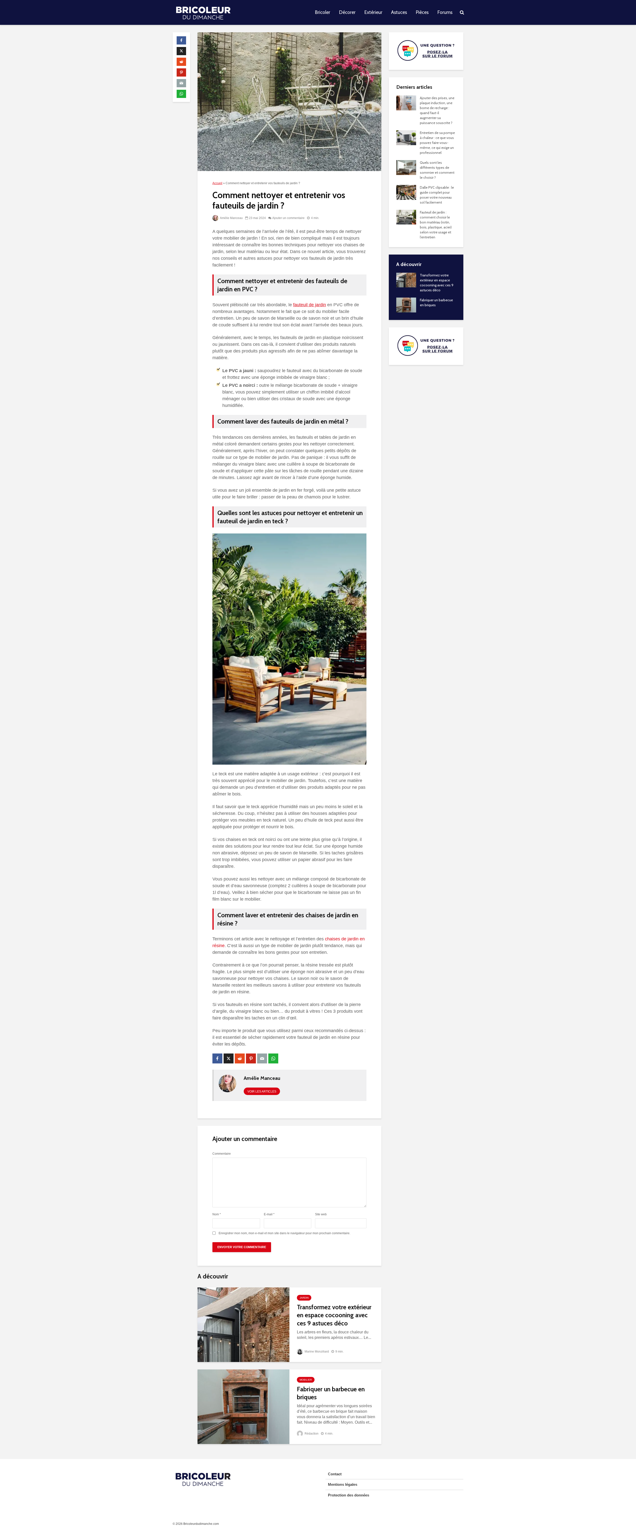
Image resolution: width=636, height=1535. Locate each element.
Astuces (399, 12)
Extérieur (373, 12)
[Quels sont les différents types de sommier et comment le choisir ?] (406, 167)
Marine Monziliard (316, 1351)
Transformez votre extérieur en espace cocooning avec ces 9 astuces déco (334, 1315)
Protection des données (348, 1495)
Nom (216, 1214)
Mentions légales (342, 1484)
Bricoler (322, 12)
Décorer (347, 12)
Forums (444, 12)
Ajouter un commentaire (288, 218)
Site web (321, 1214)
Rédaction (311, 1433)
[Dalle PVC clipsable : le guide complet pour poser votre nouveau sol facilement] (406, 192)
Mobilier (306, 1379)
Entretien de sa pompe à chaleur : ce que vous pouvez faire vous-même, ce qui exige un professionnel (437, 143)
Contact (335, 1474)
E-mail (269, 1214)
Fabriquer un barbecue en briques (331, 1393)
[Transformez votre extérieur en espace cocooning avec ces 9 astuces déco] (243, 1324)
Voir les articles (261, 1091)
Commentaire (221, 1153)
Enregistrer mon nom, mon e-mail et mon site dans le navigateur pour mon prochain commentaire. (284, 1233)
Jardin (304, 1297)
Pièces (422, 12)
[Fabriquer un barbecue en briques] (243, 1406)
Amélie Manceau (231, 218)
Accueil (217, 183)
